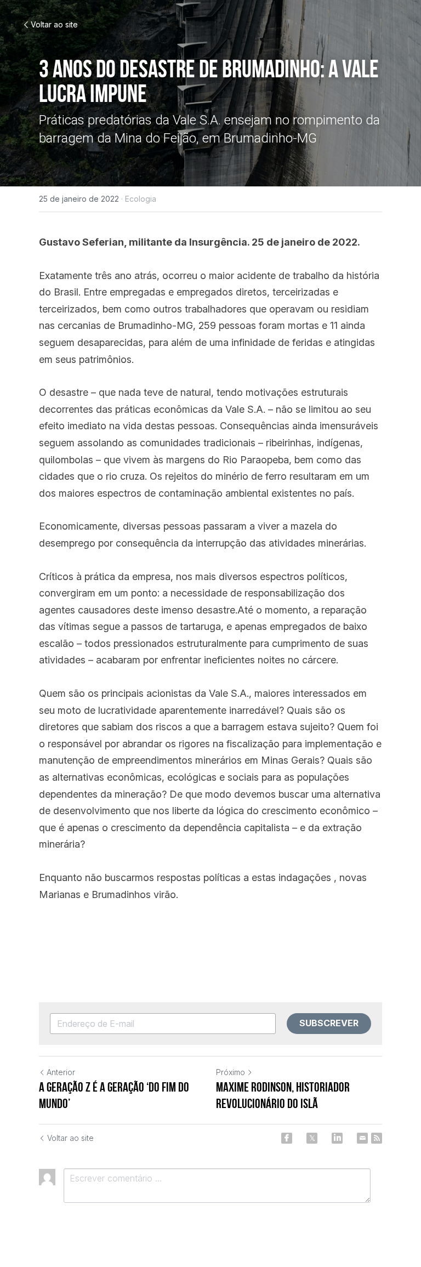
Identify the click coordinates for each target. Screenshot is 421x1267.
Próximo (230, 1072)
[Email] (362, 1138)
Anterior (61, 1072)
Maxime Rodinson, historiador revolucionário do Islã (283, 1095)
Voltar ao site (54, 24)
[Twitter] (311, 1138)
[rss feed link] (376, 1138)
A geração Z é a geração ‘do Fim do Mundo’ (114, 1095)
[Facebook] (286, 1138)
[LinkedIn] (337, 1138)
